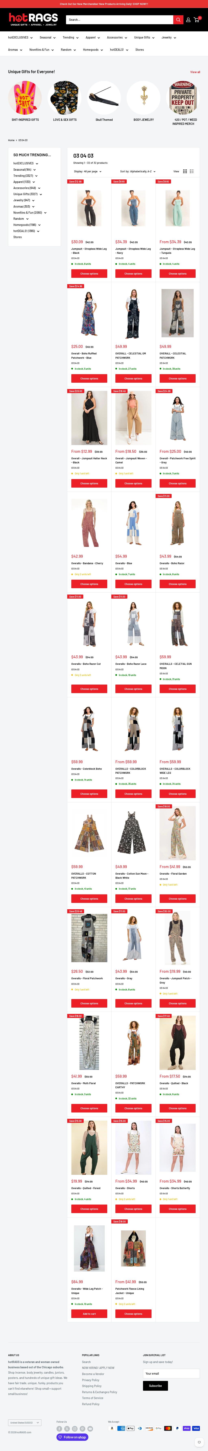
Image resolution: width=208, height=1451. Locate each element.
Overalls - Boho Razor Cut (86, 663)
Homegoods (91, 49)
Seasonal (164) (22, 169)
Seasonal (45, 37)
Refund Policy (91, 1404)
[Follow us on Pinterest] (82, 1429)
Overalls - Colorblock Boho (86, 768)
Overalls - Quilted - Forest (86, 1188)
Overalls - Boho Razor (172, 563)
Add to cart (89, 1313)
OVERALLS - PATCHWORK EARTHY (130, 1085)
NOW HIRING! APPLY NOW (98, 1368)
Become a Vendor (93, 1374)
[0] (196, 19)
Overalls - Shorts (125, 1188)
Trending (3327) (23, 175)
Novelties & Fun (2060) (27, 212)
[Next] (199, 99)
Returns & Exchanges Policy (99, 1392)
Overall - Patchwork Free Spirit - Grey (178, 460)
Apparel (90, 37)
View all (195, 72)
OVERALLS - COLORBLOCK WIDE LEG (175, 770)
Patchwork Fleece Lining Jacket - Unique (129, 1290)
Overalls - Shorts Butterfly (175, 1188)
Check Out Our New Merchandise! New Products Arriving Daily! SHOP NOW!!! (104, 3)
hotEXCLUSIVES (18, 37)
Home (11, 140)
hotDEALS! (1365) (24, 231)
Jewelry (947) (21, 200)
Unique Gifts (142, 37)
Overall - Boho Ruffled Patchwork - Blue (83, 355)
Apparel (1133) (22, 182)
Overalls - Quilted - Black (174, 1083)
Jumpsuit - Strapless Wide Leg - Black (89, 250)
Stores (139, 49)
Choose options (89, 273)
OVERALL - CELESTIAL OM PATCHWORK (130, 355)
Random (66, 49)
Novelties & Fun (39, 49)
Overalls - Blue (123, 563)
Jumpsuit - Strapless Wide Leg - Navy (133, 250)
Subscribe (155, 1385)
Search (86, 1362)
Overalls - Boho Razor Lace (130, 663)
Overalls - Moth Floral (83, 1083)
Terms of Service (92, 1398)
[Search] (178, 19)
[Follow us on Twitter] (67, 1429)
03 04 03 (22, 140)
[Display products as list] (192, 171)
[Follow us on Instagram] (75, 1429)
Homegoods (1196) (25, 224)
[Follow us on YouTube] (90, 1429)
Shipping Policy (92, 1386)
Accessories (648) (24, 188)
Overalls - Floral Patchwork (87, 978)
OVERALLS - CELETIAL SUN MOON (176, 665)
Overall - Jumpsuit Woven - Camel (131, 460)
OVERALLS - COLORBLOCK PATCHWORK (130, 770)
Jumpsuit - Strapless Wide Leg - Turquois (177, 250)
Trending (68, 37)
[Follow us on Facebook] (59, 1429)
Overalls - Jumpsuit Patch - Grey (175, 980)
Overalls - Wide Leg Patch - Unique (87, 1290)
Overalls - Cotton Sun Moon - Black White (131, 875)
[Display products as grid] (185, 171)
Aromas (13, 49)
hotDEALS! (117, 49)
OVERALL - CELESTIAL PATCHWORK (173, 355)
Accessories (115, 37)
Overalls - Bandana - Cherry (87, 563)
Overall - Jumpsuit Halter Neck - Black (89, 460)
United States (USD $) (21, 1422)
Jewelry (167, 37)
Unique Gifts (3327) (25, 194)
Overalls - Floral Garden (173, 873)
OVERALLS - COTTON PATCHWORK (83, 875)
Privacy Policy (90, 1380)
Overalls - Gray (123, 978)
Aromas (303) (21, 206)
